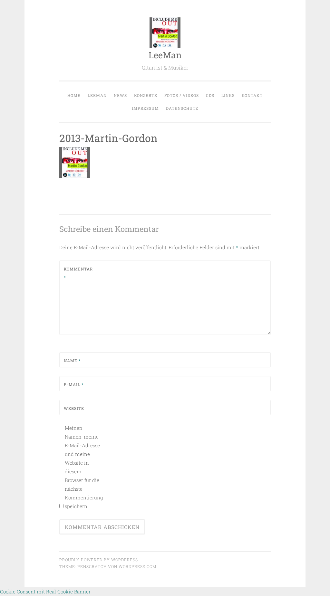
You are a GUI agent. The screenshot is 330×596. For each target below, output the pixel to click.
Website (74, 408)
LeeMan (165, 55)
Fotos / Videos (181, 95)
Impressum (145, 108)
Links (228, 95)
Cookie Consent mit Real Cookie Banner (45, 591)
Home (74, 95)
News (120, 95)
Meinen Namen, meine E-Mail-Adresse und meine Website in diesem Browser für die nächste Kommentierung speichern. (82, 467)
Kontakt (252, 95)
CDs (210, 95)
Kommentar (78, 273)
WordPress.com (137, 566)
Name (72, 360)
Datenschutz (182, 108)
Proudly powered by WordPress (98, 559)
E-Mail (74, 384)
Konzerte (145, 95)
